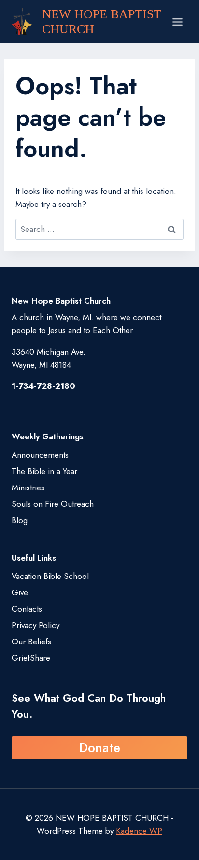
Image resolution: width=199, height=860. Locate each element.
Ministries (28, 487)
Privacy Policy (35, 625)
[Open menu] (177, 21)
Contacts (27, 609)
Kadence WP (139, 830)
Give (20, 592)
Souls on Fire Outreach (53, 504)
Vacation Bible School (50, 576)
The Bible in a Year (44, 471)
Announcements (40, 455)
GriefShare (31, 658)
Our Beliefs (31, 641)
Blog (20, 520)
